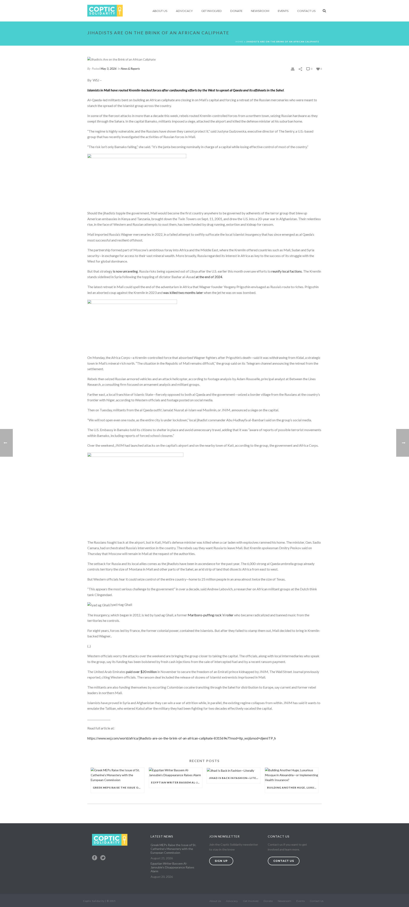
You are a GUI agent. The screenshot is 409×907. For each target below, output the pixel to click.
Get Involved (211, 11)
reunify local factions (286, 271)
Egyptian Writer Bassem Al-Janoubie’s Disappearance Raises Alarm (176, 782)
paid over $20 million (141, 672)
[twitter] (102, 858)
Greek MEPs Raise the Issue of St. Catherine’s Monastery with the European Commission (118, 787)
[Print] (292, 68)
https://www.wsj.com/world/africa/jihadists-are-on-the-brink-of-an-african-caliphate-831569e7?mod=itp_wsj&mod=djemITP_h (181, 738)
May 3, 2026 (109, 68)
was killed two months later (183, 292)
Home (239, 41)
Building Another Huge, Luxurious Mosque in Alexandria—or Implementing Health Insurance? (292, 787)
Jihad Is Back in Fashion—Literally (234, 778)
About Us (160, 11)
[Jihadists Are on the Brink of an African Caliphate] (204, 59)
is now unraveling (125, 271)
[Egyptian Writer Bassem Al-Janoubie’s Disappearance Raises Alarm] (175, 772)
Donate (236, 11)
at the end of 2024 (209, 277)
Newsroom (260, 11)
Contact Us (306, 11)
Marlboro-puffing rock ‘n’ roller (210, 615)
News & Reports (130, 68)
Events (283, 11)
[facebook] (94, 858)
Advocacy (184, 11)
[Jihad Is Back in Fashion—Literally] (233, 770)
